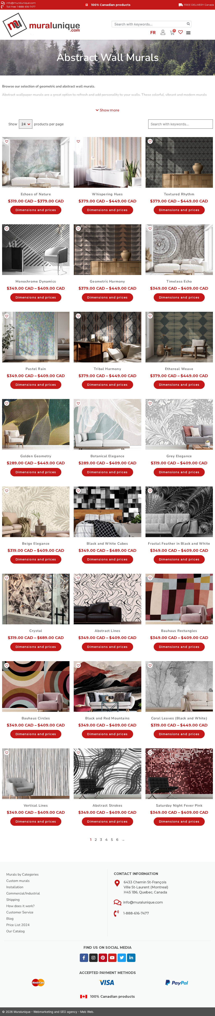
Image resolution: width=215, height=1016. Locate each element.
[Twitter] (122, 958)
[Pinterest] (103, 958)
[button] (188, 32)
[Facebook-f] (84, 958)
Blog (9, 918)
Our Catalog (15, 931)
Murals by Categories (22, 874)
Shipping (13, 899)
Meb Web (86, 1011)
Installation (14, 887)
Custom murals (18, 881)
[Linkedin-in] (131, 958)
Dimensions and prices (36, 210)
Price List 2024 (18, 925)
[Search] (188, 24)
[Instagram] (93, 958)
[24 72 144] (25, 124)
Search (209, 124)
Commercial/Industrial (23, 893)
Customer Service (19, 912)
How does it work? (20, 906)
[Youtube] (112, 958)
